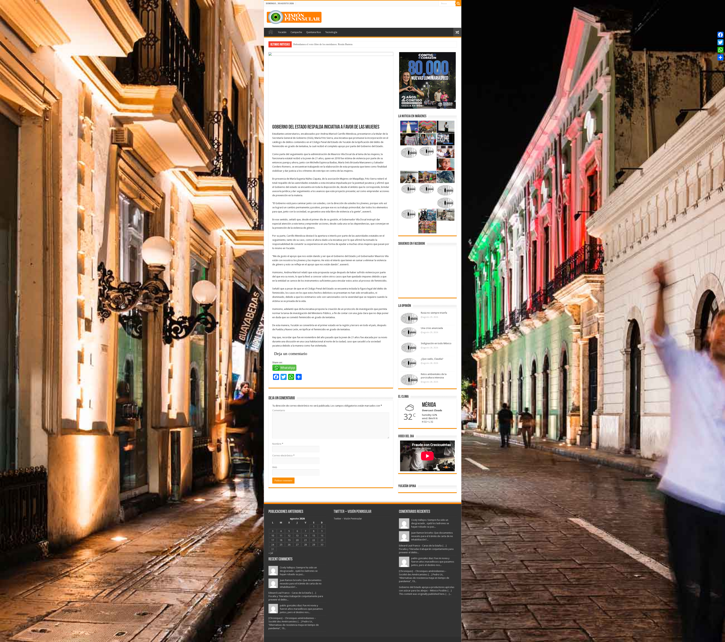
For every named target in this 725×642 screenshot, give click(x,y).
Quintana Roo (313, 32)
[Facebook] (720, 35)
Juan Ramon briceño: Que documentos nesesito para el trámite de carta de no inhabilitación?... (301, 583)
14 (305, 535)
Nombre (277, 443)
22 (313, 540)
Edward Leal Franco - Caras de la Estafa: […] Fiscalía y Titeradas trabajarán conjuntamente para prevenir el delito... (295, 596)
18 (281, 540)
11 (281, 535)
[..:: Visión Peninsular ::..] (294, 16)
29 (313, 544)
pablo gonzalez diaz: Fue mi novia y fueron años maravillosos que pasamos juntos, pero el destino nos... (301, 609)
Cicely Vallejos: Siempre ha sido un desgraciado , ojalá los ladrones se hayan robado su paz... (299, 571)
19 (289, 540)
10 (272, 535)
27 (297, 544)
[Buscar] (458, 3)
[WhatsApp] (720, 50)
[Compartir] (720, 57)
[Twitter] (720, 42)
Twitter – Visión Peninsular (352, 512)
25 (281, 544)
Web (274, 467)
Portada (271, 32)
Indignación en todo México (436, 343)
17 (272, 540)
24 (272, 544)
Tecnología (331, 32)
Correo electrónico (283, 455)
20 (297, 540)
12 (289, 535)
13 (297, 535)
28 (305, 544)
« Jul (270, 553)
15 (313, 535)
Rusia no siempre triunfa (434, 312)
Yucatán (282, 32)
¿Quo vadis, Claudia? (432, 358)
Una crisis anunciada (432, 328)
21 (305, 540)
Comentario (278, 410)
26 (289, 544)
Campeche (296, 32)
